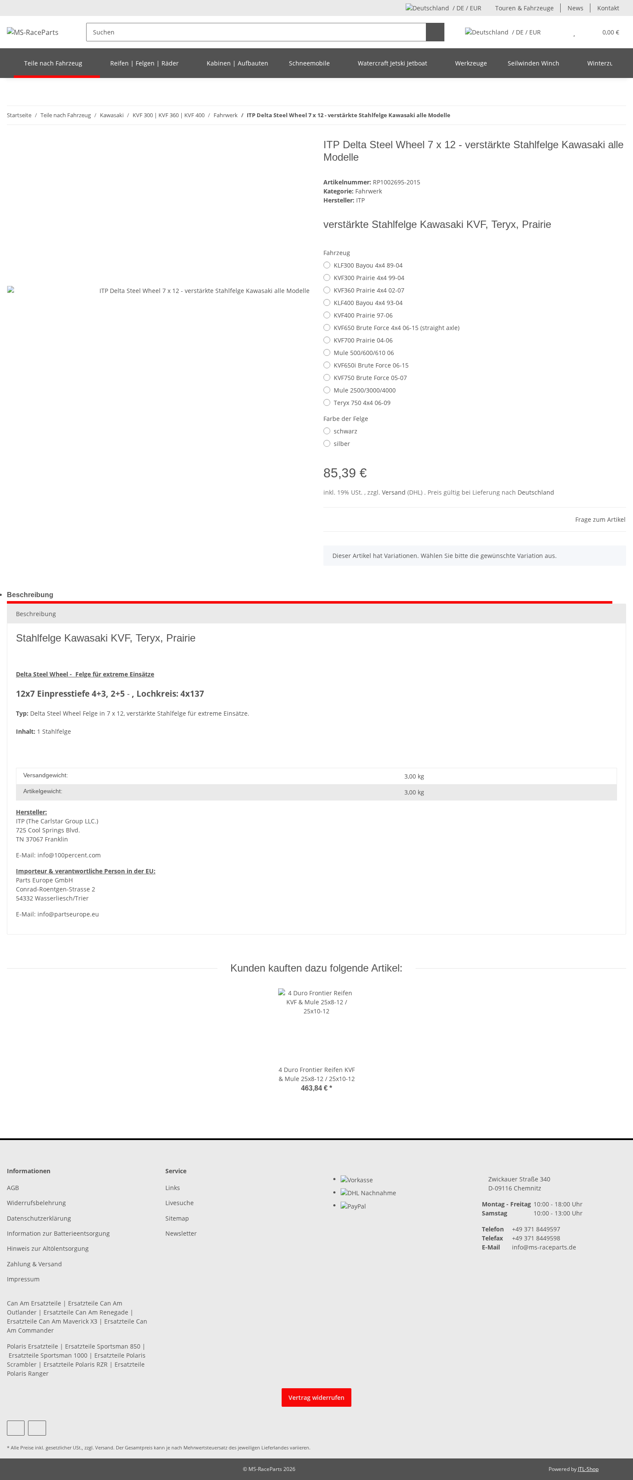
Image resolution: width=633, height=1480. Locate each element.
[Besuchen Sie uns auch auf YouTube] (16, 1428)
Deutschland (536, 492)
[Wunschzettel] (574, 32)
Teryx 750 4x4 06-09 (362, 403)
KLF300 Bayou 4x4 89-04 (368, 265)
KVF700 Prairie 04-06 (363, 340)
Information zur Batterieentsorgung (58, 1233)
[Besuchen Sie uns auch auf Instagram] (37, 1428)
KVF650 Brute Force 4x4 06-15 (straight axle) (396, 328)
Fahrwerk (368, 191)
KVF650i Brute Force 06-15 (371, 365)
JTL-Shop (588, 1469)
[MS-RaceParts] (33, 32)
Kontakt (608, 8)
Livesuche (179, 1203)
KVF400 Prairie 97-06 (363, 315)
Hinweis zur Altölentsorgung (48, 1248)
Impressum (23, 1279)
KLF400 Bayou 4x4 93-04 (368, 303)
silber (342, 443)
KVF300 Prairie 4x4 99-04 (369, 278)
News (575, 8)
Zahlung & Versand (34, 1264)
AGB (13, 1188)
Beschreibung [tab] (30, 594)
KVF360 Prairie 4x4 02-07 (369, 290)
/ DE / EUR (467, 8)
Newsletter (181, 1233)
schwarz (345, 431)
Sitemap (177, 1218)
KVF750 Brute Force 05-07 (370, 378)
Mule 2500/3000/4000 (365, 390)
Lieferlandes (275, 1447)
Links (172, 1188)
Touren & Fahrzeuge (524, 8)
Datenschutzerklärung (39, 1218)
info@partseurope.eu (68, 914)
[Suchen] (435, 32)
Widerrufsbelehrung (36, 1203)
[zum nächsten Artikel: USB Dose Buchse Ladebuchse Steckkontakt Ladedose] (617, 115)
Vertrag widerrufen (316, 1397)
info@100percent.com (69, 855)
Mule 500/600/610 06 (364, 353)
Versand (394, 492)
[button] (557, 32)
